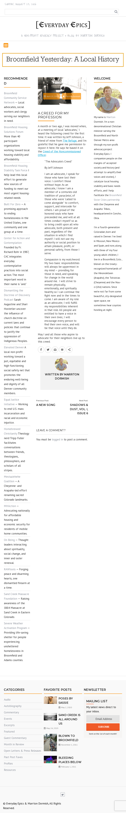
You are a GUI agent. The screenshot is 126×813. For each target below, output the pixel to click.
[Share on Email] (62, 350)
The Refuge (70, 140)
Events (8, 719)
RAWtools (10, 569)
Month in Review (14, 744)
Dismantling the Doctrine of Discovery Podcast (17, 295)
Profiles (8, 763)
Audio (7, 699)
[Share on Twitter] (48, 350)
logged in (57, 439)
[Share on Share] (69, 350)
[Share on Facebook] (41, 350)
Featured (9, 731)
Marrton (110, 117)
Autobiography (12, 706)
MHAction (10, 506)
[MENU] (5, 45)
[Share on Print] (55, 350)
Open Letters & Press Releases (22, 751)
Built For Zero (12, 204)
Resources (10, 770)
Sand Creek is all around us (70, 719)
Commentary (11, 712)
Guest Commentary (15, 738)
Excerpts (9, 725)
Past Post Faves (13, 757)
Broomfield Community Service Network (15, 97)
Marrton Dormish (72, 96)
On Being (9, 540)
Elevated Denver (14, 347)
